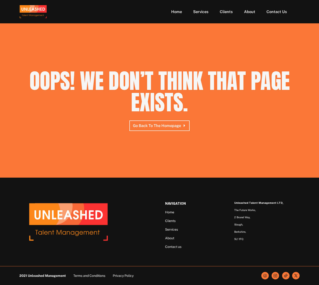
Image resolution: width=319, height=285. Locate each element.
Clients (170, 221)
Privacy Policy (123, 276)
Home (169, 212)
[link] (275, 275)
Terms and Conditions (89, 276)
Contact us (173, 247)
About (169, 238)
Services (171, 229)
